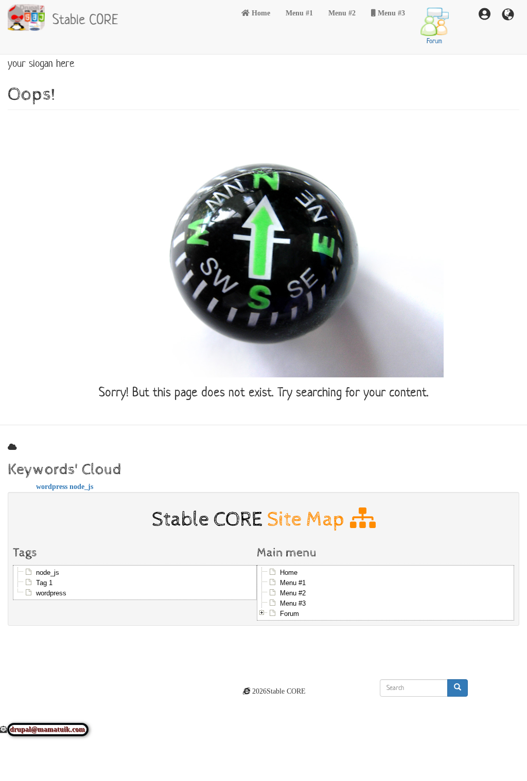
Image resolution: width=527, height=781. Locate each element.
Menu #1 (299, 12)
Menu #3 (391, 12)
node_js (81, 486)
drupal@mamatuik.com (47, 729)
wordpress (51, 486)
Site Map (308, 519)
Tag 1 (44, 583)
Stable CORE (85, 18)
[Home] (30, 17)
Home (261, 12)
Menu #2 (342, 12)
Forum (434, 41)
